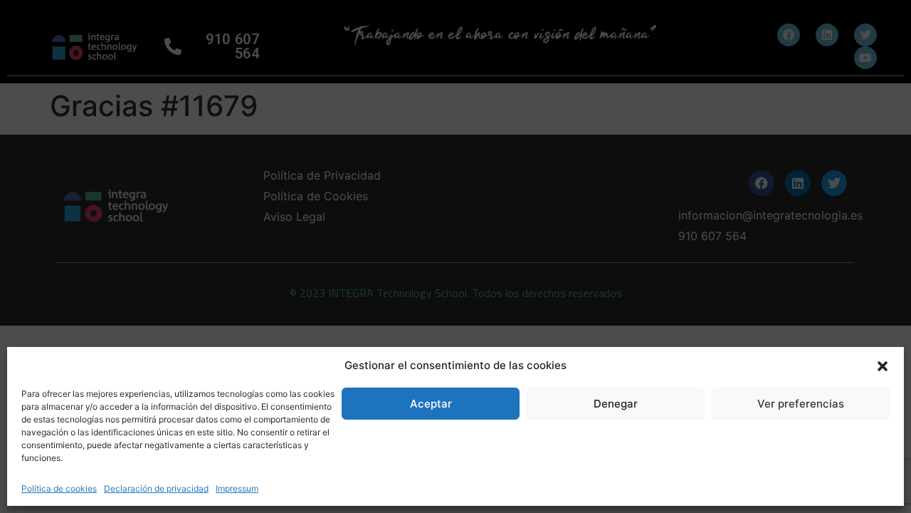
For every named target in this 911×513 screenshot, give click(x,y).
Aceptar (431, 403)
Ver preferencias (800, 403)
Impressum (237, 488)
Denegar (616, 403)
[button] (882, 365)
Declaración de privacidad (156, 488)
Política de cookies (59, 488)
